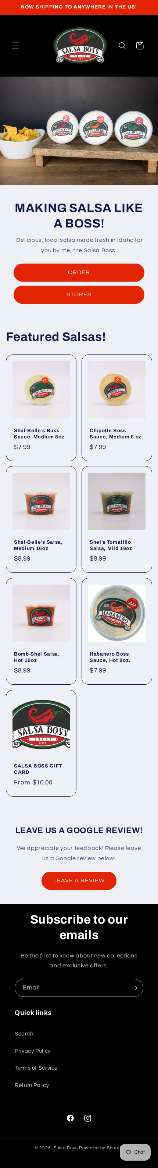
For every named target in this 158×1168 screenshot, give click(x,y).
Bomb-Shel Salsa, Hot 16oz (37, 657)
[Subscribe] (134, 988)
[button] (15, 45)
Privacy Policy (33, 1051)
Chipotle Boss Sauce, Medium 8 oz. (116, 433)
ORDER (79, 272)
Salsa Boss (66, 1148)
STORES (79, 294)
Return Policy (32, 1085)
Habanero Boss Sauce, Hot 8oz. (110, 657)
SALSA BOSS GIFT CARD (38, 769)
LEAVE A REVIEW (79, 880)
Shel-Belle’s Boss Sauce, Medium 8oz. (40, 433)
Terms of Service (36, 1068)
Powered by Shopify (101, 1148)
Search (24, 1034)
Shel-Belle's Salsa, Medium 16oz (38, 545)
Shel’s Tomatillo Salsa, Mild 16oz (111, 545)
